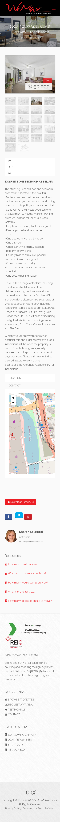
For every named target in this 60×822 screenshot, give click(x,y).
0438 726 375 (24, 537)
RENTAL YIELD (16, 749)
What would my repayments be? (27, 573)
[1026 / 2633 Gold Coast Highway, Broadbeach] (30, 74)
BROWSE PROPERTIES (20, 699)
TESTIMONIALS (16, 709)
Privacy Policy (13, 808)
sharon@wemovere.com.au (31, 541)
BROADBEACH (30, 37)
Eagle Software (46, 808)
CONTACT (14, 385)
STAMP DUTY (15, 744)
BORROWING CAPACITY (22, 734)
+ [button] (13, 398)
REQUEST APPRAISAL (20, 704)
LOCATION (14, 378)
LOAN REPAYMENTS (19, 739)
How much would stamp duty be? (28, 582)
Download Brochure (22, 501)
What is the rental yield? (22, 591)
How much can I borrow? (22, 564)
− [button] (13, 403)
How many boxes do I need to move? (30, 600)
